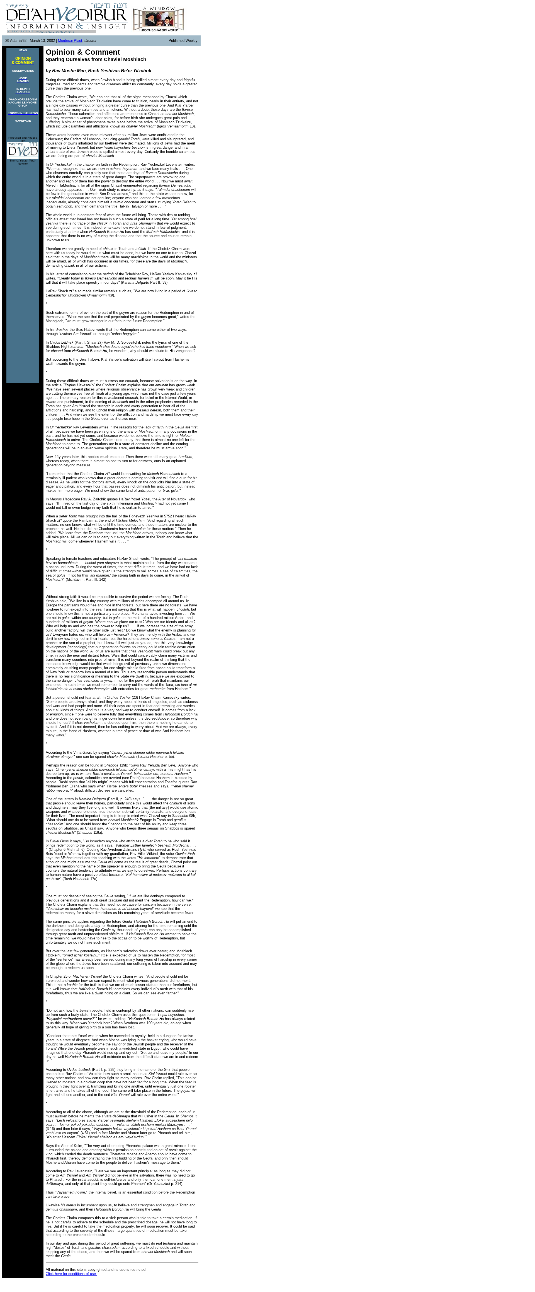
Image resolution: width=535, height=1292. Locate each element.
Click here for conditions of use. (71, 1274)
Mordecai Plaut (70, 40)
